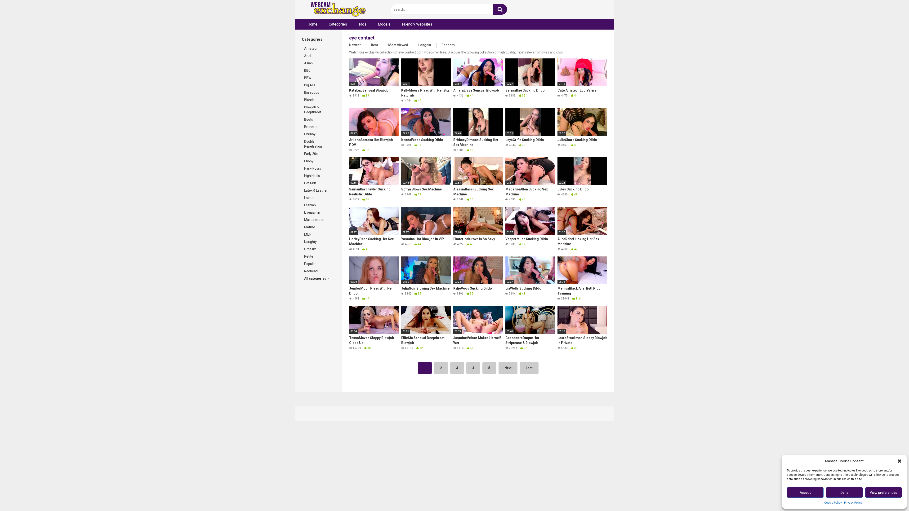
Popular (310, 264)
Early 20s (311, 154)
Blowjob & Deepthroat (312, 109)
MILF (307, 234)
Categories (338, 24)
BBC (307, 70)
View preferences (883, 492)
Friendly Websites (417, 24)
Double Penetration (313, 144)
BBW (307, 78)
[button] (899, 461)
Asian (308, 63)
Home (312, 24)
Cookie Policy (833, 502)
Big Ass (309, 85)
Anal (307, 56)
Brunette (310, 127)
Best (374, 45)
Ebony (308, 161)
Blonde (309, 100)
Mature (309, 227)
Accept (805, 492)
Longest (424, 45)
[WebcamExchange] (335, 9)
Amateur (311, 48)
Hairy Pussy (312, 168)
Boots (308, 119)
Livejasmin (312, 212)
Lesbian (310, 205)
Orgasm (310, 249)
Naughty (310, 242)
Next (508, 368)
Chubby (310, 134)
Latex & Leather (316, 190)
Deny (844, 492)
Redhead (311, 271)
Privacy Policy (853, 502)
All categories (315, 278)
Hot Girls (310, 183)
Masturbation (314, 220)
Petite (308, 256)
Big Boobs (311, 92)
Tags (362, 24)
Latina (308, 198)
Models (384, 24)
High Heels (312, 176)
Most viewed (398, 45)
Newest (355, 45)
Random (448, 45)
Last (529, 368)
